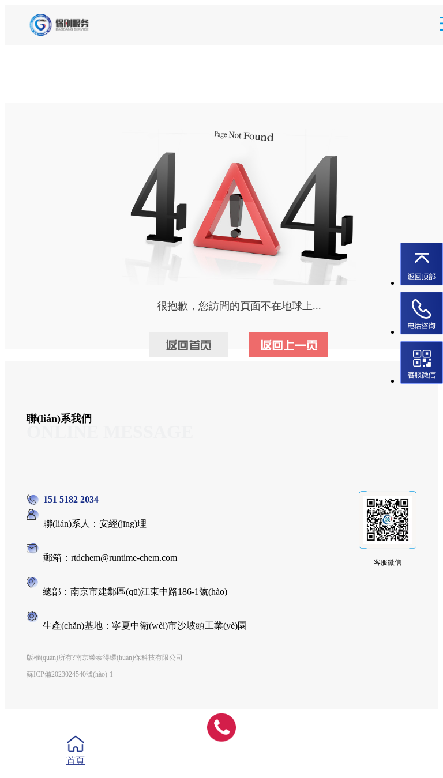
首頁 (75, 760)
